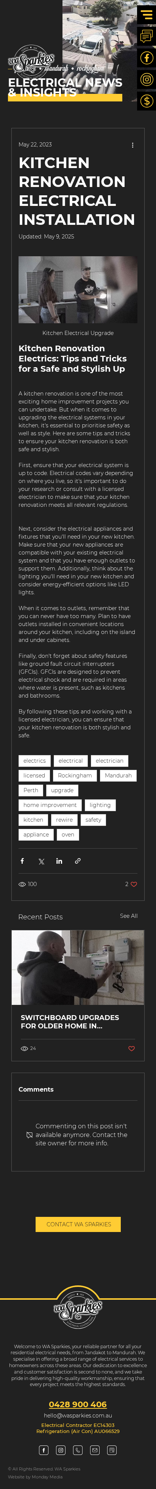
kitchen (33, 819)
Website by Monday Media (35, 1477)
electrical (71, 760)
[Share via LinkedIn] (59, 860)
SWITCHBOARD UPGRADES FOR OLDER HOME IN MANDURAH (70, 1022)
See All (129, 916)
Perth (30, 790)
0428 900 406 (78, 1404)
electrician (109, 760)
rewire (64, 819)
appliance (36, 834)
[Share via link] (77, 860)
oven (68, 834)
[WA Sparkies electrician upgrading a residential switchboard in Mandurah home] (78, 967)
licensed (34, 775)
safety (93, 819)
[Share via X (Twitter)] (40, 860)
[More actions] (132, 145)
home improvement (50, 805)
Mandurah (118, 775)
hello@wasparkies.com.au (78, 1415)
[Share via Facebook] (22, 860)
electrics (34, 760)
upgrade (62, 790)
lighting (100, 805)
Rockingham (75, 775)
